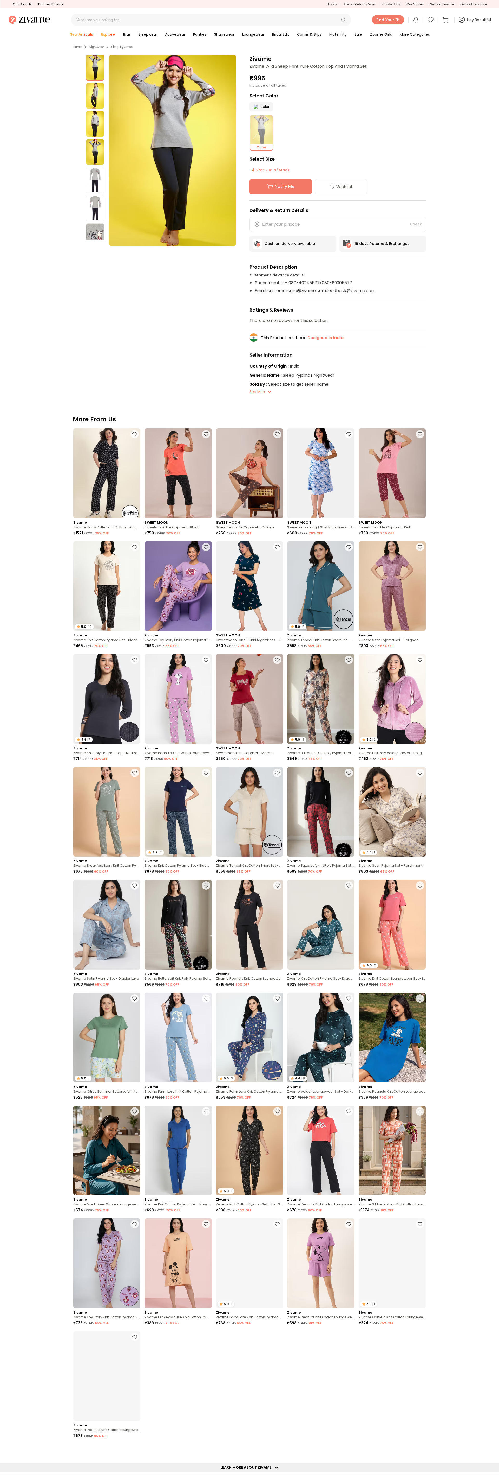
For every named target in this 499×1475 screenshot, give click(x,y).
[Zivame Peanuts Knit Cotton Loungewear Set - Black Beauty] (249, 925)
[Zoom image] (172, 150)
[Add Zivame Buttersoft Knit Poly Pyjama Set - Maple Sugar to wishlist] (349, 660)
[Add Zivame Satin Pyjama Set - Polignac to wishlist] (420, 547)
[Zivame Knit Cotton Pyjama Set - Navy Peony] (178, 1150)
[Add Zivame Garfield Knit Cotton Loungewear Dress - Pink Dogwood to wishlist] (420, 1224)
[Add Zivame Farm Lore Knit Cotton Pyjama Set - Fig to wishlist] (277, 1224)
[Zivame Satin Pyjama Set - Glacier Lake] (106, 925)
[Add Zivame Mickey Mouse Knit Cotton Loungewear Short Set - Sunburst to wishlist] (277, 1337)
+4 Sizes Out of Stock (270, 170)
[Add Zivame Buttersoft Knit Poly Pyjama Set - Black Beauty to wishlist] (206, 885)
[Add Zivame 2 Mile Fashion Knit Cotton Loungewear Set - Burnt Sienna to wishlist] (420, 1111)
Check (416, 224)
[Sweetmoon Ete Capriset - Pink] (392, 473)
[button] (343, 19)
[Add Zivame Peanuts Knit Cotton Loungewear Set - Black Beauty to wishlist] (277, 885)
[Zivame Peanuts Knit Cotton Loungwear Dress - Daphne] (392, 1037)
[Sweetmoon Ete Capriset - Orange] (249, 473)
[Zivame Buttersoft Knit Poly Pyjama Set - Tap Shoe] (320, 812)
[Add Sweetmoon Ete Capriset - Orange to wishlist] (277, 434)
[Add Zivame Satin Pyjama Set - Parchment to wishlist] (420, 773)
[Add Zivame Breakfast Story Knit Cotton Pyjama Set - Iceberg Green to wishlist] (134, 773)
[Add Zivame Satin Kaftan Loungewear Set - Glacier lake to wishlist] (277, 1450)
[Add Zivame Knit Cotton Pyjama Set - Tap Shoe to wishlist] (277, 1111)
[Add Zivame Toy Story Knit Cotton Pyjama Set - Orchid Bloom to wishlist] (206, 547)
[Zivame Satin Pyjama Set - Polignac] (392, 586)
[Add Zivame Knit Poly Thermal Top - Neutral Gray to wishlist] (134, 660)
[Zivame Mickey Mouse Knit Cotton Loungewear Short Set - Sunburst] (249, 1376)
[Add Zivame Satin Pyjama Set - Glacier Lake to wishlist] (134, 885)
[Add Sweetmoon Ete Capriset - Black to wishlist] (206, 434)
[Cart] (446, 20)
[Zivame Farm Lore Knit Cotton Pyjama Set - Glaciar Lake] (178, 1037)
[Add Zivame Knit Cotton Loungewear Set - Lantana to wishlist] (420, 885)
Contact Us (391, 4)
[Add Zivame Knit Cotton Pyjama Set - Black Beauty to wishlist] (134, 547)
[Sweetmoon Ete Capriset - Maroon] (249, 699)
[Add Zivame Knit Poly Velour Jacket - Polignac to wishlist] (420, 660)
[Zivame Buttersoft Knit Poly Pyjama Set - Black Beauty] (178, 925)
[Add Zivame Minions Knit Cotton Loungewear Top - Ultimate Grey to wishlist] (420, 1337)
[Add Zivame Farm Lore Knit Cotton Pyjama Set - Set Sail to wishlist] (277, 998)
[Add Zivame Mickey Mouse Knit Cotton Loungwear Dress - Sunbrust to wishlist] (206, 1224)
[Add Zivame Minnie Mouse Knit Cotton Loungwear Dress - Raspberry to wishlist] (206, 1450)
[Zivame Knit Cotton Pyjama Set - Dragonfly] (320, 925)
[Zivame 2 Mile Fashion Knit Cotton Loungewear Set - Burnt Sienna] (392, 1150)
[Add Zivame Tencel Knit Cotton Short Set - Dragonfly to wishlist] (349, 547)
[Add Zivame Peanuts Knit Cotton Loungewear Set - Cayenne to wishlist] (349, 1111)
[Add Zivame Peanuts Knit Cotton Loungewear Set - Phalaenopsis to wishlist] (206, 660)
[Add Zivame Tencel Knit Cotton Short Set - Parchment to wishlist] (277, 773)
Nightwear (96, 47)
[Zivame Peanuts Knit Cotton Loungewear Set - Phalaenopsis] (178, 699)
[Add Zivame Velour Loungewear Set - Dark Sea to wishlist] (349, 998)
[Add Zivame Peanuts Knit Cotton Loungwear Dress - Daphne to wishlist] (420, 998)
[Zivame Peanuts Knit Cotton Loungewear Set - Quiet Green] (106, 1376)
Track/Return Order (360, 4)
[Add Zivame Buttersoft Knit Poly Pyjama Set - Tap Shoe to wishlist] (349, 773)
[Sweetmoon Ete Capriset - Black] (178, 473)
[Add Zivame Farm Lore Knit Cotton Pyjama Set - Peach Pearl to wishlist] (206, 1337)
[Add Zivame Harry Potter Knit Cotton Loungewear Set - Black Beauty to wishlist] (134, 434)
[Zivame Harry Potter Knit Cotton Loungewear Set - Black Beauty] (106, 473)
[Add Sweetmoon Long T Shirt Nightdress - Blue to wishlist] (349, 434)
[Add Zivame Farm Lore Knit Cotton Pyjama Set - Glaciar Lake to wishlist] (206, 998)
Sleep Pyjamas (122, 47)
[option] (95, 68)
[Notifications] (416, 20)
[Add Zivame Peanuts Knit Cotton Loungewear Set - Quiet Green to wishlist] (134, 1337)
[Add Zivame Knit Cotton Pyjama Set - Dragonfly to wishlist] (349, 885)
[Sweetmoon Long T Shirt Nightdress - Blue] (320, 473)
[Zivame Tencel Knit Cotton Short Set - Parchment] (249, 812)
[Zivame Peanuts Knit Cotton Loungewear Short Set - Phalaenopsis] (320, 1263)
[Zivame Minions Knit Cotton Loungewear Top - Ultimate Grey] (392, 1376)
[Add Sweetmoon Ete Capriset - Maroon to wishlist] (277, 660)
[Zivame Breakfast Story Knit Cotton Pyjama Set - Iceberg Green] (106, 812)
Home (77, 47)
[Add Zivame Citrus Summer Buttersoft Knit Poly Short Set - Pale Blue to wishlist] (134, 998)
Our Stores (415, 4)
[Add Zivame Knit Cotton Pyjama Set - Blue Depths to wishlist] (206, 773)
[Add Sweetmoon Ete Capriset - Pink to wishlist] (420, 434)
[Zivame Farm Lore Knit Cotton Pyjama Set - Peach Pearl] (178, 1376)
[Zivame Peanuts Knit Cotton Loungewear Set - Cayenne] (320, 1150)
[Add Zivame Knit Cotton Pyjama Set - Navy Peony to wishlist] (206, 1111)
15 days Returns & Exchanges (381, 243)
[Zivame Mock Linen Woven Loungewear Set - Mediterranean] (106, 1150)
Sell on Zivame (442, 4)
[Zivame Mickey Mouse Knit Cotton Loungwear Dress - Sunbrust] (178, 1263)
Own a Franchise (473, 4)
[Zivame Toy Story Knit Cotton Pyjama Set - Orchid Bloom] (178, 586)
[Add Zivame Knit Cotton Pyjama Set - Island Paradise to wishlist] (420, 1450)
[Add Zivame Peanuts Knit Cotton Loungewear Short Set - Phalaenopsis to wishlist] (349, 1224)
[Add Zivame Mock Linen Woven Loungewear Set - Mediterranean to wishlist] (134, 1111)
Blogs (332, 4)
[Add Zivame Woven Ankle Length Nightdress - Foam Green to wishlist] (349, 1337)
